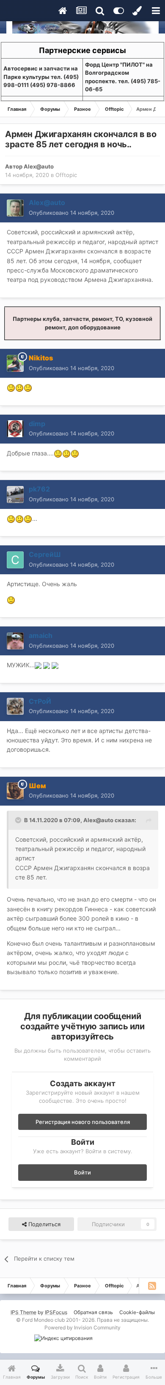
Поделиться (43, 1224)
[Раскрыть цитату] (19, 820)
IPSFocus (56, 1312)
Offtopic (66, 174)
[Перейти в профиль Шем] (15, 790)
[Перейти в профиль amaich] (15, 640)
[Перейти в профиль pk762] (15, 494)
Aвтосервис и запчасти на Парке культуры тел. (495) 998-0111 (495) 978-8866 (41, 76)
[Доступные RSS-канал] (152, 1286)
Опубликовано (71, 212)
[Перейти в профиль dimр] (15, 428)
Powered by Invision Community (82, 1327)
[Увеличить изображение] (38, 665)
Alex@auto (39, 166)
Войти (82, 1172)
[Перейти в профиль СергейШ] (15, 559)
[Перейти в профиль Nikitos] (15, 363)
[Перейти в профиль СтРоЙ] (15, 706)
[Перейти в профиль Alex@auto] (15, 207)
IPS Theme (23, 1312)
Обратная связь (93, 1312)
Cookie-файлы (137, 1312)
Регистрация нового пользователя (83, 1121)
